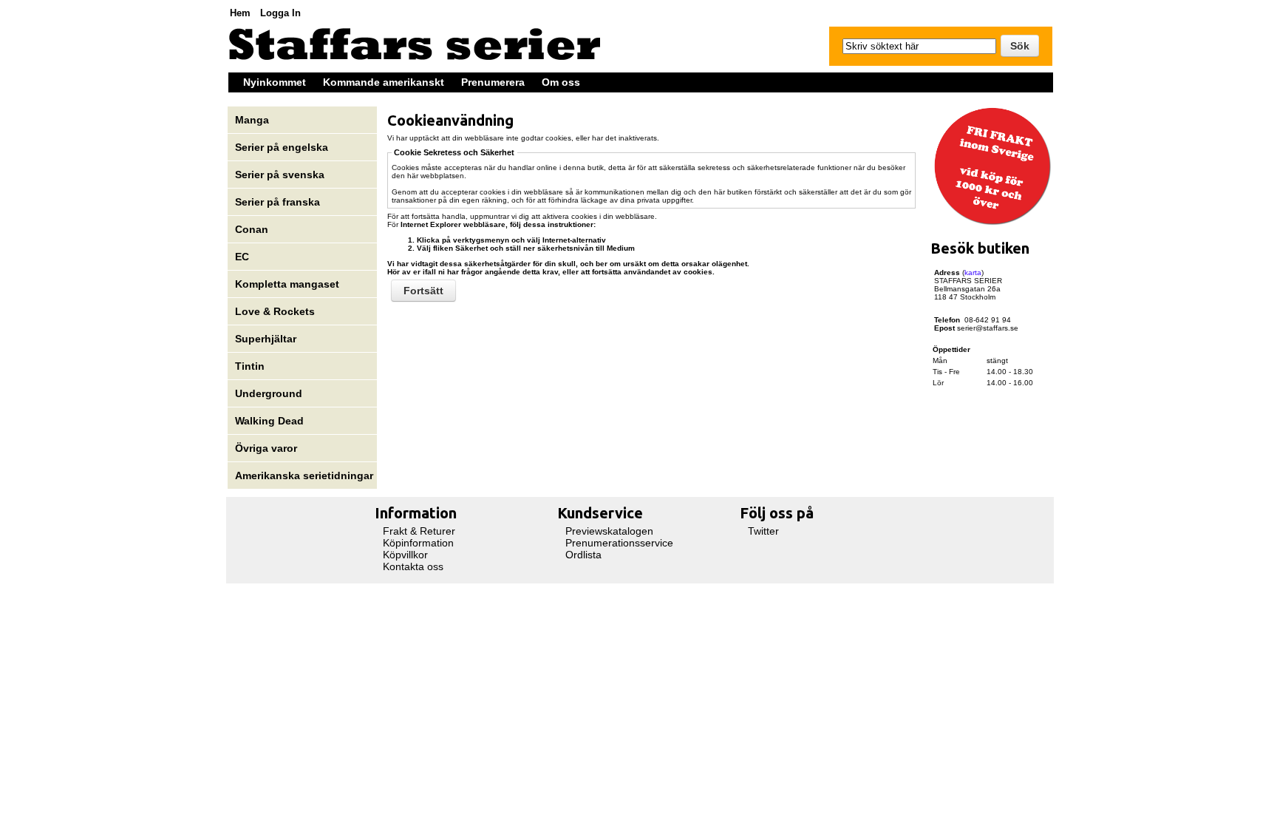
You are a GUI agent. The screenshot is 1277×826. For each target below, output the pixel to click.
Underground (268, 393)
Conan (251, 229)
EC (242, 257)
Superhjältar (267, 339)
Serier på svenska (281, 174)
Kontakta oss (413, 566)
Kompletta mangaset (287, 284)
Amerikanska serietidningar (304, 475)
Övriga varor (266, 448)
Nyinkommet (274, 82)
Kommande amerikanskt (383, 82)
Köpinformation (418, 543)
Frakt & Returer (419, 531)
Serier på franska (277, 202)
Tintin (250, 366)
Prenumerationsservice (619, 543)
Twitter (763, 531)
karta (972, 272)
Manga (253, 120)
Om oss (561, 82)
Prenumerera (493, 82)
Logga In (280, 12)
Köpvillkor (405, 555)
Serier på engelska (283, 147)
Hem (240, 12)
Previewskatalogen (609, 531)
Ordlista (583, 555)
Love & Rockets (275, 311)
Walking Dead (269, 421)
